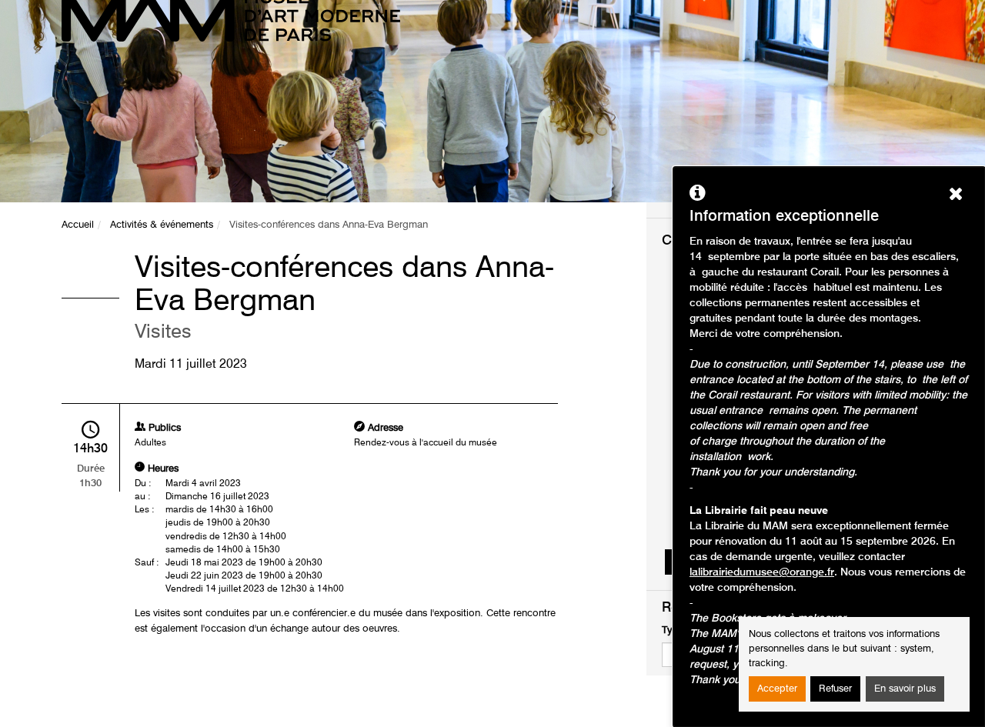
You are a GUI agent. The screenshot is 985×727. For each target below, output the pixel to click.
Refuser (835, 689)
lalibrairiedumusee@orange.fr (762, 572)
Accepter (777, 689)
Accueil (78, 225)
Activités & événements (161, 225)
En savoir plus (905, 689)
